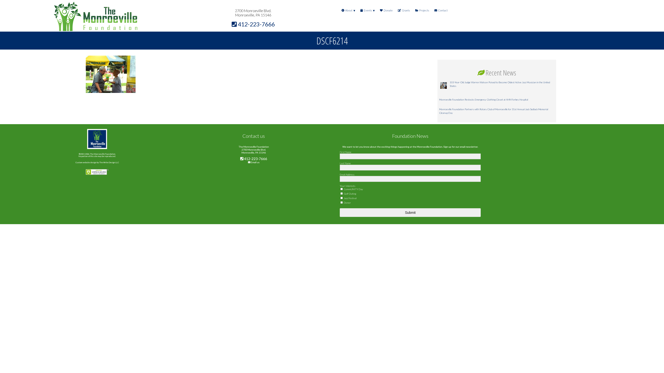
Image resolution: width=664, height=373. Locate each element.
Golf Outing (349, 193)
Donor (347, 202)
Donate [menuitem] (388, 10)
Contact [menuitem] (443, 10)
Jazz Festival (350, 198)
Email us (255, 162)
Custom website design (85, 162)
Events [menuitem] (368, 10)
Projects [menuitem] (424, 10)
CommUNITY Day (353, 189)
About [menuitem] (348, 10)
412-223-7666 (255, 158)
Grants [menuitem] (406, 10)
